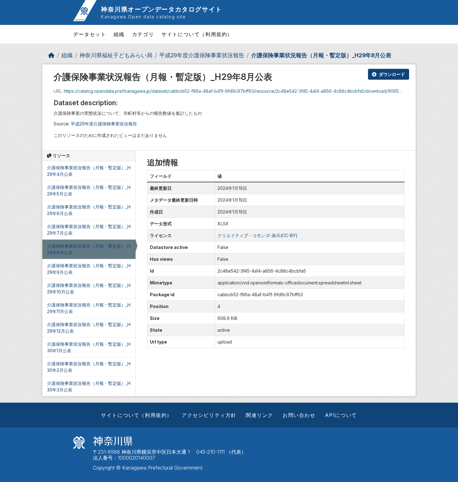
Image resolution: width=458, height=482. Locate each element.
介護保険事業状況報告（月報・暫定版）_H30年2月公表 (89, 367)
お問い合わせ (299, 415)
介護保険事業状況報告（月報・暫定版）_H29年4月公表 (89, 171)
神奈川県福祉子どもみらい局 (115, 55)
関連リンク (259, 415)
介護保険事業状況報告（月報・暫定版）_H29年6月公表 (89, 210)
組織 (119, 34)
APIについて (341, 415)
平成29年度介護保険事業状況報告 (201, 55)
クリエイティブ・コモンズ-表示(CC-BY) (257, 235)
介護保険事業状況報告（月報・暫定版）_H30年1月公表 (89, 347)
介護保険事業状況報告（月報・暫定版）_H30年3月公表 (89, 386)
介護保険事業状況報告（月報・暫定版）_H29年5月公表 (89, 190)
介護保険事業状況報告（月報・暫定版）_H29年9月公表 (89, 269)
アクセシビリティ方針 (209, 415)
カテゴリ (143, 34)
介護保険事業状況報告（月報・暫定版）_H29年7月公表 (89, 230)
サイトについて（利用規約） (197, 34)
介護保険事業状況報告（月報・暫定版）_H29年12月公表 (89, 328)
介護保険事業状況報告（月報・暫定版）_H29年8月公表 (321, 55)
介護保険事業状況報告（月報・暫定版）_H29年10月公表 (89, 288)
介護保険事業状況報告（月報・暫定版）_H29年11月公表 (89, 308)
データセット (89, 34)
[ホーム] (51, 55)
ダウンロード (392, 74)
